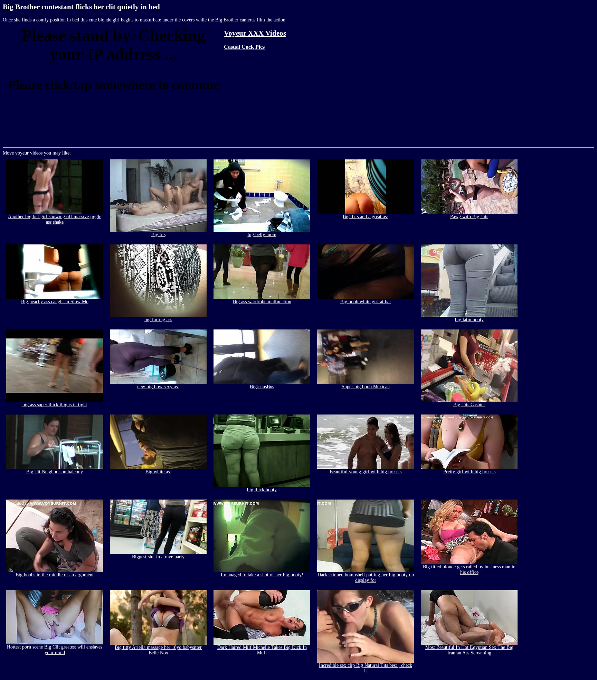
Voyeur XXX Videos (255, 33)
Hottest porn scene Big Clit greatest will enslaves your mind (54, 649)
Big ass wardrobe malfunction (262, 301)
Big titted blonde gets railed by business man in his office (469, 569)
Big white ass (158, 471)
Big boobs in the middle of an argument (55, 574)
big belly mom (262, 234)
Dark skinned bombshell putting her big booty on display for (366, 577)
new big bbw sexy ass (158, 386)
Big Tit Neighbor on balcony (54, 471)
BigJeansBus (262, 386)
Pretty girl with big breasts (469, 471)
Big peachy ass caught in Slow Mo (54, 301)
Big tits (158, 234)
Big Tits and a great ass (365, 216)
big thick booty (262, 489)
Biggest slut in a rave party (158, 556)
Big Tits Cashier (469, 404)
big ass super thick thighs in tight (54, 404)
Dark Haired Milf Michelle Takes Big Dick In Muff (262, 650)
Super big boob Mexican (366, 386)
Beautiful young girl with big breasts (365, 471)
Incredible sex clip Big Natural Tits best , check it (365, 668)
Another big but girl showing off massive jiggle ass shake (54, 219)
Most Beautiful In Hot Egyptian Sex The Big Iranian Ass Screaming (469, 650)
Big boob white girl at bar (365, 301)
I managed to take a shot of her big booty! (262, 574)
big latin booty (469, 319)
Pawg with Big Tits (469, 216)
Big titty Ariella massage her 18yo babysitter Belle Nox (158, 650)
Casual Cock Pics (244, 47)
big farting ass (158, 319)
